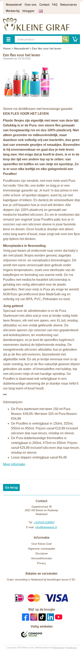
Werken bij (13, 11)
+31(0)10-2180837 (44, 522)
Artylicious (72, 647)
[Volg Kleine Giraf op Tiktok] (41, 616)
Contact (44, 4)
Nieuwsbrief (14, 4)
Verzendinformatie (41, 558)
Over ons (30, 4)
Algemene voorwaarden (41, 548)
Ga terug (11, 487)
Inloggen (28, 11)
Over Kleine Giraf (41, 543)
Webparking (58, 647)
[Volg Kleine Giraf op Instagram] (33, 616)
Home (7, 48)
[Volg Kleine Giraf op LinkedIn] (50, 616)
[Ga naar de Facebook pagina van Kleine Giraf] (25, 616)
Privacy (41, 563)
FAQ (54, 4)
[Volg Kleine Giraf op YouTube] (58, 616)
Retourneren (68, 4)
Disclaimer (41, 553)
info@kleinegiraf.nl (46, 527)
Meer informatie (14, 464)
